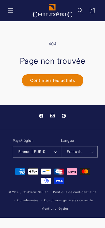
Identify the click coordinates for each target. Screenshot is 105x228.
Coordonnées (28, 200)
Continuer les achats (52, 80)
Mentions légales (55, 208)
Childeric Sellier (35, 192)
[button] (11, 10)
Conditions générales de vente (68, 200)
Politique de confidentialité (75, 192)
